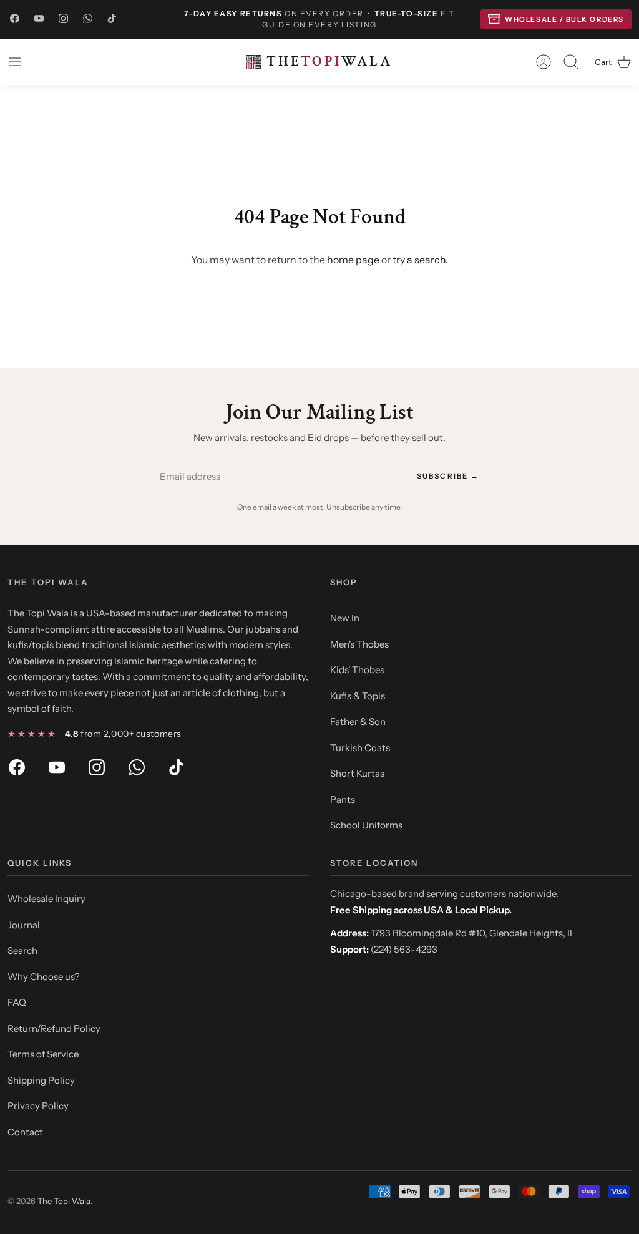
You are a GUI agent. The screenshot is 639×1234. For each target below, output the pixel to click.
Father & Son (358, 721)
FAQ (16, 1002)
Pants (342, 799)
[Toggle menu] (21, 61)
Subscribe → (448, 476)
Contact (25, 1132)
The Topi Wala (63, 1201)
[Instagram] (63, 19)
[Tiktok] (112, 19)
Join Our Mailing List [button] (319, 412)
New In (344, 618)
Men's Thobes (359, 644)
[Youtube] (39, 19)
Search (22, 950)
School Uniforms (366, 825)
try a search (419, 259)
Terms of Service (43, 1054)
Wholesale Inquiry (46, 899)
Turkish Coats (360, 748)
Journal (23, 925)
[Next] (466, 19)
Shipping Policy (41, 1080)
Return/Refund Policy (53, 1028)
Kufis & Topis (357, 696)
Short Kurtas (357, 773)
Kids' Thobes (357, 670)
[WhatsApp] (88, 19)
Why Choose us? (43, 977)
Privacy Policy (38, 1106)
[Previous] (172, 19)
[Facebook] (14, 19)
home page (353, 259)
